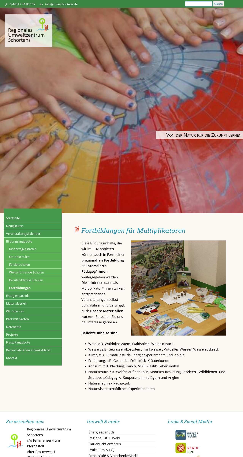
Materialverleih (17, 303)
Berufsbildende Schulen (26, 280)
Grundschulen (19, 257)
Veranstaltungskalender (23, 234)
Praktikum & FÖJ (101, 450)
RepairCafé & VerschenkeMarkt (28, 350)
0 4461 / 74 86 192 (22, 4)
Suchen (218, 4)
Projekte (12, 335)
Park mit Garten (17, 319)
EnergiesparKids (17, 296)
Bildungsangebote (19, 241)
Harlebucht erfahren (105, 444)
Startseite (13, 218)
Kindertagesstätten (23, 249)
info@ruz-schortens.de (61, 4)
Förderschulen (19, 264)
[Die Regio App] (187, 452)
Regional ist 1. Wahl (104, 438)
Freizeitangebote (18, 342)
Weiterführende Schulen (26, 272)
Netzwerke (13, 327)
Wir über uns (15, 311)
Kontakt (11, 358)
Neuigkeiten (14, 226)
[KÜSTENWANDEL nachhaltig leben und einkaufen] (187, 439)
